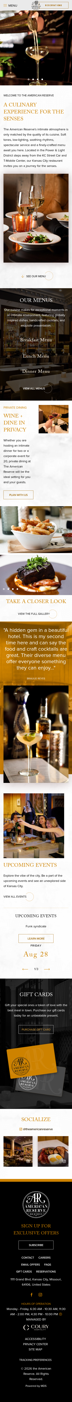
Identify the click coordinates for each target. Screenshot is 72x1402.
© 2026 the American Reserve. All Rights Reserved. (36, 1373)
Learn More (32, 937)
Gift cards (36, 995)
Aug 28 (36, 955)
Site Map (35, 1349)
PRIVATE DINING (15, 407)
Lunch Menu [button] (36, 357)
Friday (36, 945)
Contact (27, 1257)
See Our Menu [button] (35, 275)
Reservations (46, 1271)
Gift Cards (24, 1271)
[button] (10, 5)
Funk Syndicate (36, 926)
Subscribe (31, 1244)
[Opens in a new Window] (31, 1294)
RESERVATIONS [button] (53, 5)
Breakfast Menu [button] (36, 340)
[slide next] (47, 969)
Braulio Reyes (36, 678)
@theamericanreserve (28, 1129)
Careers (44, 1257)
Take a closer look (36, 602)
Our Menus (36, 301)
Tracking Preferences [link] (35, 1360)
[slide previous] (25, 969)
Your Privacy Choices (38, 1354)
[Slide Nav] (28, 79)
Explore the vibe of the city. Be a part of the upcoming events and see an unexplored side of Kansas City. (34, 880)
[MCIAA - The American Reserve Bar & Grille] (36, 5)
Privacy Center (35, 1344)
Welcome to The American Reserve (28, 95)
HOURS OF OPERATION (36, 1304)
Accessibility (35, 1339)
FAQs (47, 1264)
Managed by (36, 1319)
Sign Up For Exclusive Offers (36, 1230)
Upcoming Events (30, 866)
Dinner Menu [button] (36, 372)
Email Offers (30, 1264)
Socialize (36, 1120)
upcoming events (35, 916)
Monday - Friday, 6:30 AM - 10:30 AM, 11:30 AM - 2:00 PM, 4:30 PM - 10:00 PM (35, 1311)
